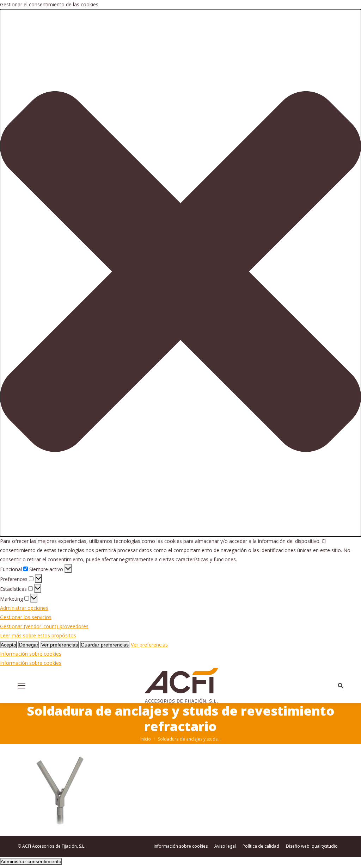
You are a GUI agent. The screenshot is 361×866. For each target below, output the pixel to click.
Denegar (28, 645)
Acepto (8, 645)
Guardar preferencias (105, 645)
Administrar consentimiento (31, 861)
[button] (180, 273)
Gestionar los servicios (25, 617)
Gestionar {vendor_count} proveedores (44, 626)
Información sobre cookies (30, 653)
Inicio (145, 739)
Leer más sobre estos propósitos (38, 635)
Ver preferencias (59, 645)
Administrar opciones (24, 608)
